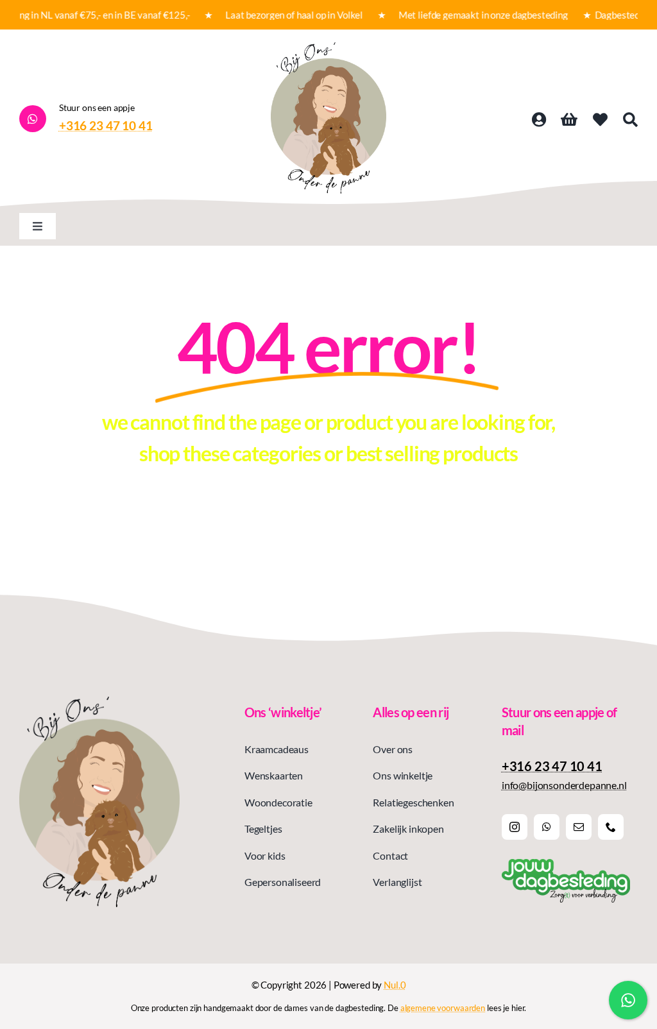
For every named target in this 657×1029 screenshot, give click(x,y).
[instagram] (514, 827)
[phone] (611, 827)
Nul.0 (394, 985)
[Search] (630, 119)
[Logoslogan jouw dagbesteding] (566, 864)
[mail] (579, 827)
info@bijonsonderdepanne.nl (564, 785)
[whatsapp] (546, 827)
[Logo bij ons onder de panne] (328, 47)
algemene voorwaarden (442, 1008)
